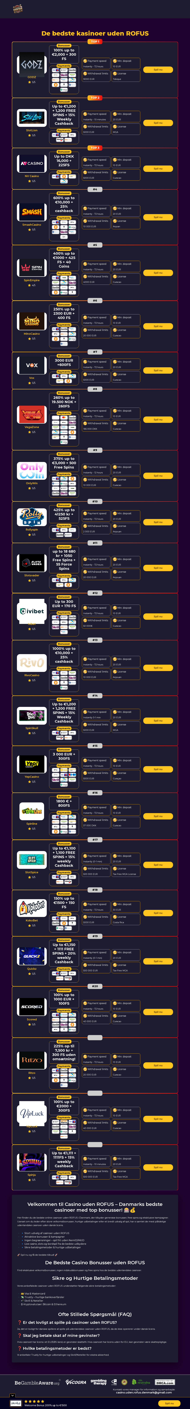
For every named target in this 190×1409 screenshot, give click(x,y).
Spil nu (158, 69)
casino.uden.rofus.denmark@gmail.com (144, 1392)
